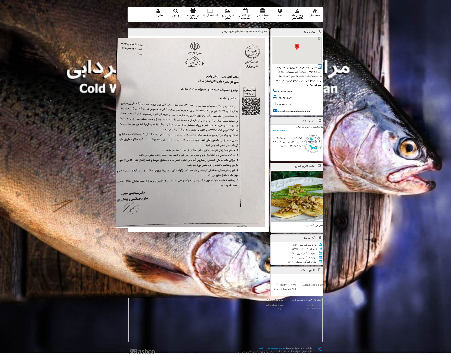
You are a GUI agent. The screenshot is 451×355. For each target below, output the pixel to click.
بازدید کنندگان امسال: (305, 261)
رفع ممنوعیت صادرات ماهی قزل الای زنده (308, 127)
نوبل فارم (279, 309)
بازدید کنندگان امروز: (306, 253)
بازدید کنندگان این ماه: (305, 257)
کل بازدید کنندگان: (308, 245)
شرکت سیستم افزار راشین (272, 348)
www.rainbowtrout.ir (314, 305)
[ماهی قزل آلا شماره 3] (297, 196)
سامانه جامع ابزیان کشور (274, 305)
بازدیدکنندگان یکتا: (308, 249)
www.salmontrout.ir (314, 309)
